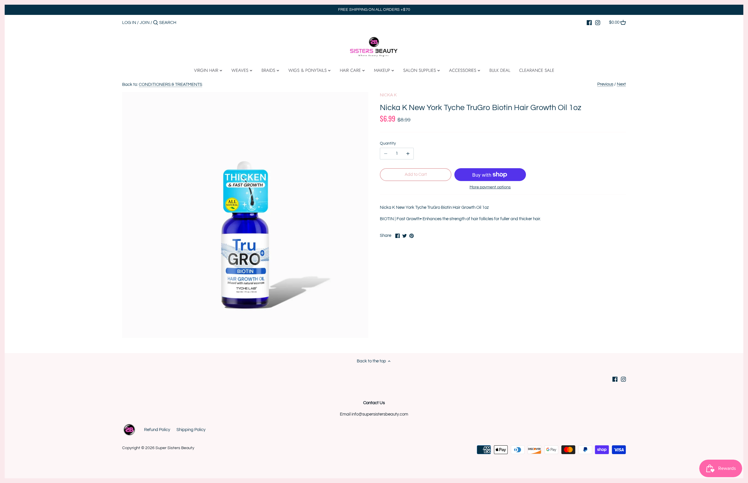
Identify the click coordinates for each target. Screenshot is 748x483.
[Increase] (407, 153)
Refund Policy (157, 430)
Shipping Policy (190, 430)
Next (621, 84)
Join (145, 22)
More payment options (490, 187)
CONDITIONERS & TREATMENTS (170, 84)
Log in (129, 22)
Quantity (388, 143)
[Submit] (155, 23)
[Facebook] (589, 22)
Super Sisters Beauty (174, 448)
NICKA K (388, 95)
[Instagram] (597, 22)
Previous (605, 84)
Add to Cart (416, 174)
